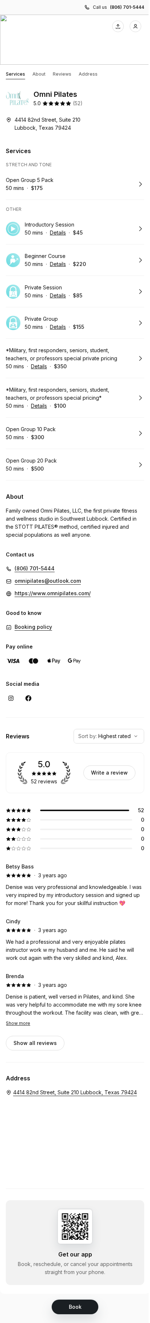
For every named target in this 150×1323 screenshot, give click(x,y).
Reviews (62, 74)
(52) (78, 103)
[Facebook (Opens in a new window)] (28, 698)
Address (88, 74)
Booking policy (33, 627)
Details (58, 232)
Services (15, 74)
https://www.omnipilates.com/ (53, 593)
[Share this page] (118, 26)
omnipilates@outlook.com (48, 581)
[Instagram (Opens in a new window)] (11, 698)
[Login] (135, 26)
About (39, 74)
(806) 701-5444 (127, 7)
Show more (18, 1023)
